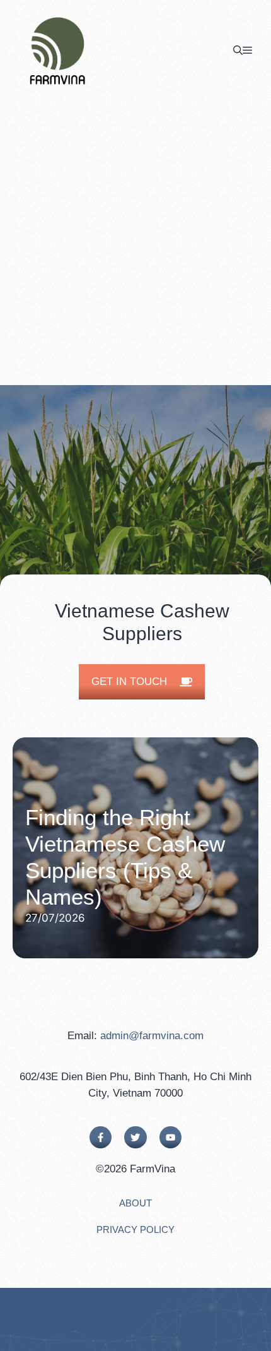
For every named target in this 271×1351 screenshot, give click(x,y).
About (135, 1203)
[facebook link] (100, 1137)
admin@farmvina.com (152, 1036)
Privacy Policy (135, 1229)
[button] (238, 50)
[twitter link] (135, 1137)
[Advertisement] (135, 243)
